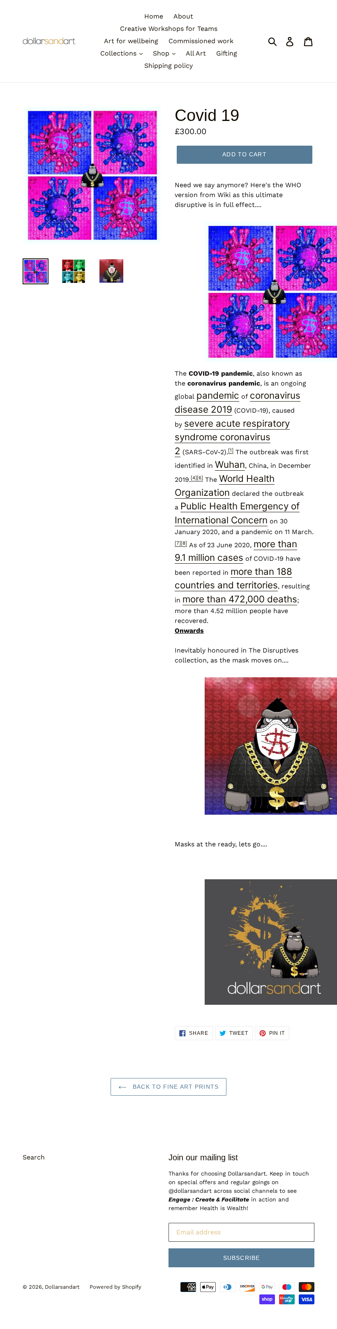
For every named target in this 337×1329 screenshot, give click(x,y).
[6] (200, 478)
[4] (194, 478)
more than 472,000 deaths (239, 598)
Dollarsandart (62, 1287)
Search (34, 1157)
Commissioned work (200, 41)
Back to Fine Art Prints (175, 1086)
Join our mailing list (203, 1157)
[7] (178, 543)
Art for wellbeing (131, 41)
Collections (119, 53)
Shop (162, 53)
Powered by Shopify (115, 1287)
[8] (184, 543)
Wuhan (230, 464)
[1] (230, 450)
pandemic (217, 395)
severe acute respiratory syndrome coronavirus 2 (232, 437)
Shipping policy (168, 66)
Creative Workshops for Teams (168, 29)
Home (153, 16)
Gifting (226, 53)
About (183, 16)
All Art (196, 53)
